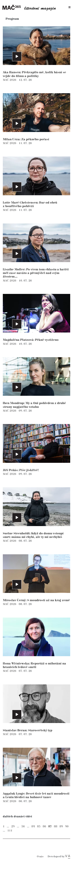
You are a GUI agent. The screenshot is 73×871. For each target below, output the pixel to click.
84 (33, 826)
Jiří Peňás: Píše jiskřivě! (21, 470)
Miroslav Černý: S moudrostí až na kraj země (36, 600)
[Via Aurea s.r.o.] (67, 856)
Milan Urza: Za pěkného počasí (26, 139)
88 (55, 826)
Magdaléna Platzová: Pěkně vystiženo (31, 340)
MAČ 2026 (10, 80)
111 (9, 830)
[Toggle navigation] (69, 7)
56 (23, 826)
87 (50, 826)
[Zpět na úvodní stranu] (30, 7)
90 (67, 826)
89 (61, 826)
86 (44, 826)
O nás (40, 856)
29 (13, 826)
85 (38, 826)
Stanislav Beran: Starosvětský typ (27, 730)
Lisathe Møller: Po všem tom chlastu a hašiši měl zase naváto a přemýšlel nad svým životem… (36, 273)
